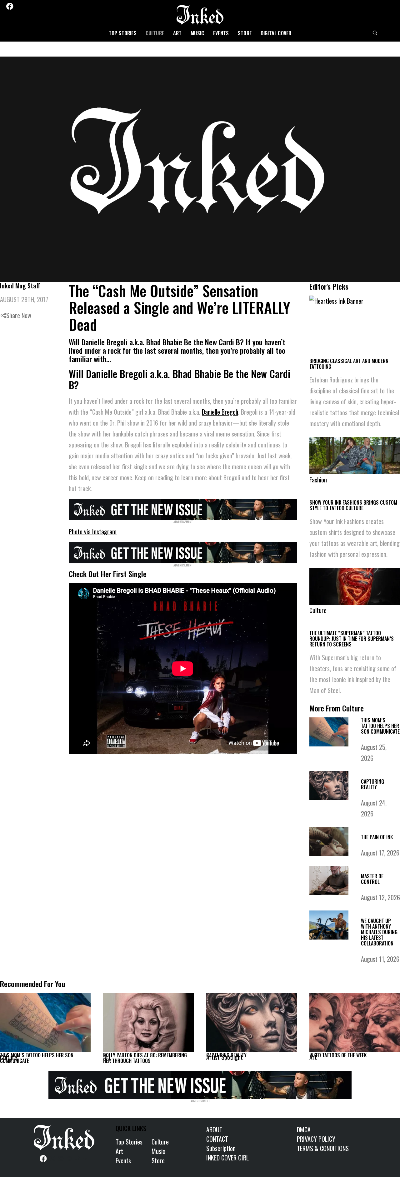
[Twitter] (19, 6)
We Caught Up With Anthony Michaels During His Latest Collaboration (379, 932)
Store (245, 33)
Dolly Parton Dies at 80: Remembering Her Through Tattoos (145, 1058)
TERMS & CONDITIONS (323, 1148)
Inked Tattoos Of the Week (338, 1055)
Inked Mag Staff (20, 285)
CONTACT (217, 1139)
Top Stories (123, 33)
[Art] (148, 1022)
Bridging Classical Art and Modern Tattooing (348, 363)
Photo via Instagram (93, 531)
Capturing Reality (372, 784)
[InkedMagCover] (183, 508)
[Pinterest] (36, 6)
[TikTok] (44, 6)
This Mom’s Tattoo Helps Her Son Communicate (380, 725)
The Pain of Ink (377, 837)
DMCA (304, 1129)
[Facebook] (9, 6)
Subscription (221, 1148)
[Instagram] (27, 6)
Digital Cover (276, 33)
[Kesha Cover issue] (200, 1084)
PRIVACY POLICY (316, 1139)
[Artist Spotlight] (251, 1022)
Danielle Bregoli (220, 411)
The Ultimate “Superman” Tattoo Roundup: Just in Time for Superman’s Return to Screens (351, 638)
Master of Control (372, 878)
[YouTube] (52, 6)
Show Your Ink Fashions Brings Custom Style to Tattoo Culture (353, 505)
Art (177, 33)
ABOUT (214, 1129)
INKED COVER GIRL (227, 1157)
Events (221, 33)
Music (197, 33)
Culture (155, 33)
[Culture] (45, 1022)
